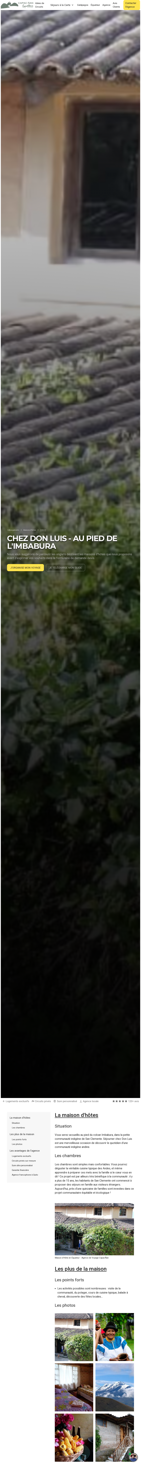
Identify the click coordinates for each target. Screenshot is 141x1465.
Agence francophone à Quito (25, 1175)
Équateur (95, 5)
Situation (16, 1123)
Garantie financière (20, 1170)
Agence (106, 5)
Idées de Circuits (39, 5)
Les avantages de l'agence (25, 1150)
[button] (62, 5)
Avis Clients (116, 5)
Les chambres (18, 1127)
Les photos (17, 1144)
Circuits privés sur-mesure (24, 1161)
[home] (17, 5)
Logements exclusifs (21, 1156)
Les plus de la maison (22, 1134)
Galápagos (82, 5)
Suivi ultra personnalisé (22, 1165)
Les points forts (19, 1139)
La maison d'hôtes (20, 1117)
